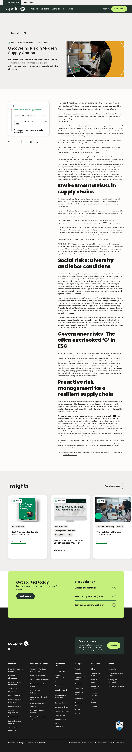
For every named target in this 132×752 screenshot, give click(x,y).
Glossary (94, 706)
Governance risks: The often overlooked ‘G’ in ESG (30, 123)
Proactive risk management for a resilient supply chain (29, 131)
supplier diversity (108, 286)
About (77, 669)
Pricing (77, 709)
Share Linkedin (37, 142)
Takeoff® (42, 743)
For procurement (12, 2)
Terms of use (87, 743)
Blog (93, 669)
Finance (58, 686)
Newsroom (79, 688)
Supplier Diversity (61, 690)
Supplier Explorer (14, 706)
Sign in (106, 9)
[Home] (15, 8)
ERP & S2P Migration (37, 676)
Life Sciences (60, 715)
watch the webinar (70, 455)
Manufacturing (60, 719)
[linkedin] (25, 33)
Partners (78, 684)
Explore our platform (85, 587)
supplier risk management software (92, 426)
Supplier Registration (116, 686)
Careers (78, 673)
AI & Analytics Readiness (39, 680)
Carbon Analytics (14, 695)
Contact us (79, 699)
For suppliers (29, 2)
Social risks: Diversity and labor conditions (29, 116)
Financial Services (62, 711)
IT (55, 682)
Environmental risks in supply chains (27, 110)
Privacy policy (74, 743)
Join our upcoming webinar (89, 604)
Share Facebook (25, 142)
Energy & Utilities (61, 707)
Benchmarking (13, 717)
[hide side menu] (12, 105)
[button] (18, 542)
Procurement (60, 671)
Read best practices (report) (90, 596)
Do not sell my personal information (109, 743)
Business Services (61, 703)
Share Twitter (31, 142)
